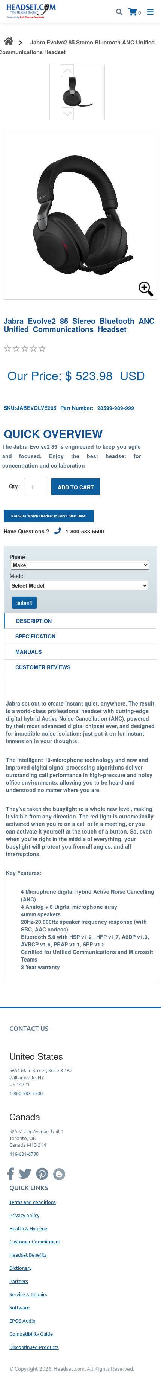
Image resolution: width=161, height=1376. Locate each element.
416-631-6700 (24, 1153)
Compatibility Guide (31, 1333)
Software (19, 1307)
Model (17, 575)
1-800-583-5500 (26, 1093)
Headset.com (69, 1368)
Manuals (28, 651)
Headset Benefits (28, 1254)
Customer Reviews (42, 667)
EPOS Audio (22, 1320)
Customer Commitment (34, 1241)
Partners (18, 1281)
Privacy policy (24, 1215)
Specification (35, 636)
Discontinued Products (34, 1347)
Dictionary (20, 1268)
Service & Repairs (28, 1294)
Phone (17, 557)
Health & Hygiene (28, 1228)
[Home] (31, 10)
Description (34, 621)
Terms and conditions (32, 1202)
